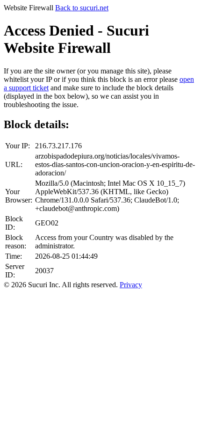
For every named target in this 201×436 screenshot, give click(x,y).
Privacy (131, 285)
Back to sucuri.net (81, 8)
